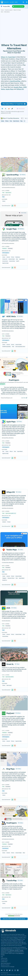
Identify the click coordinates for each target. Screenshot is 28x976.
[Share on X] (5, 108)
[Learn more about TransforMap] (3, 880)
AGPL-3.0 (13, 513)
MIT (12, 676)
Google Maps (18, 87)
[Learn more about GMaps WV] (3, 492)
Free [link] (11, 121)
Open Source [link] (16, 121)
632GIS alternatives (6, 620)
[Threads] (12, 970)
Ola (11, 937)
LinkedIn (10, 951)
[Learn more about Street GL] (3, 664)
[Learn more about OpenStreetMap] (3, 175)
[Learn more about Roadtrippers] (3, 823)
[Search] (23, 2)
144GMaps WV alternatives (7, 508)
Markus (16, 937)
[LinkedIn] (18, 970)
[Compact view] (23, 118)
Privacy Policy (4, 960)
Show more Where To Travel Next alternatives (14, 918)
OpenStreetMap (15, 81)
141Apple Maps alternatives (8, 437)
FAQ (2, 956)
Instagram (3, 951)
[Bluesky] (9, 970)
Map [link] (21, 121)
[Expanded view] (22, 118)
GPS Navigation (5, 252)
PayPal (2, 954)
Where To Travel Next (8, 57)
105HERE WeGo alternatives (8, 330)
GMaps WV (20, 89)
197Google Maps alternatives (8, 243)
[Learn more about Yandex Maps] (3, 550)
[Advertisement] (14, 27)
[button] (22, 175)
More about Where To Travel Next (13, 104)
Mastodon (12, 950)
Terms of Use (4, 958)
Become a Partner (5, 965)
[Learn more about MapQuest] (3, 713)
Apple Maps (10, 89)
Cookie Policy (4, 961)
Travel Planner (5, 848)
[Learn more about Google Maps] (3, 229)
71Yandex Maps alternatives (8, 562)
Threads (21, 950)
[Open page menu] (26, 2)
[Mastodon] (7, 970)
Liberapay (20, 953)
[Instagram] (15, 970)
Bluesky (17, 950)
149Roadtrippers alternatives (8, 839)
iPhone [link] (6, 121)
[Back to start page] (2, 2)
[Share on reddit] (9, 108)
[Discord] (1, 970)
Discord (18, 948)
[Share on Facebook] (2, 108)
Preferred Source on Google (7, 966)
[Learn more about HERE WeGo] (3, 316)
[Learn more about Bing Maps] (3, 769)
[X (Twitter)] (4, 970)
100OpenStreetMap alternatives (8, 187)
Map (3, 196)
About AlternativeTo (6, 963)
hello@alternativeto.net (6, 948)
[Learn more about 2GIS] (3, 608)
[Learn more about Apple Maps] (3, 422)
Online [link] (2, 121)
